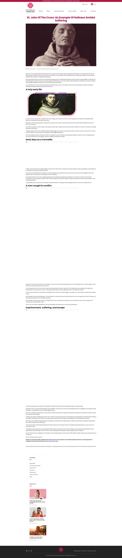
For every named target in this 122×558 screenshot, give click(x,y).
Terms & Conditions (91, 551)
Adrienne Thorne (55, 68)
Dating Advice (33, 472)
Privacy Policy (84, 551)
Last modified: (44, 68)
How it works (72, 11)
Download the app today (51, 441)
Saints (34, 68)
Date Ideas (32, 470)
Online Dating (77, 551)
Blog (48, 11)
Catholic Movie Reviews (35, 465)
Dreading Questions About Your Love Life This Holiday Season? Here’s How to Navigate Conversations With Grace (74, 446)
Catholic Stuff (30, 68)
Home (41, 11)
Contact (93, 11)
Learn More (76, 1)
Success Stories (59, 11)
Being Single (32, 463)
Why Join (83, 11)
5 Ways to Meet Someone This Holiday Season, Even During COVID (39, 446)
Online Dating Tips (34, 474)
